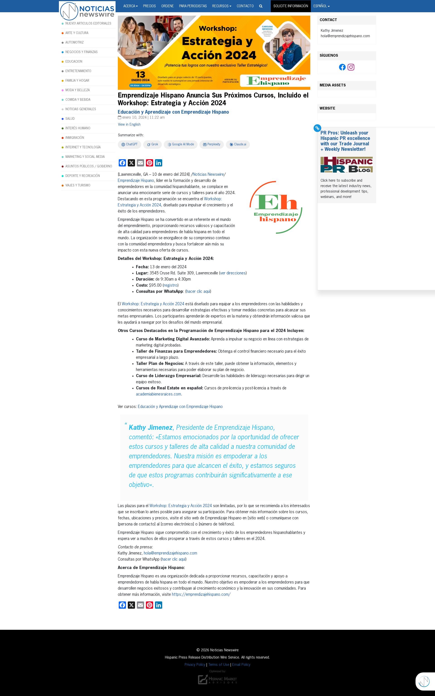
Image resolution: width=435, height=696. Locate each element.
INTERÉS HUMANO (77, 128)
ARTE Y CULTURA (76, 33)
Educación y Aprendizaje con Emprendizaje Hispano (180, 407)
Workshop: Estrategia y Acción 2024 (153, 304)
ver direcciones (233, 273)
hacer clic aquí (198, 292)
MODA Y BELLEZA (77, 90)
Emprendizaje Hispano (136, 181)
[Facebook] (342, 67)
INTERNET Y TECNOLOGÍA (83, 147)
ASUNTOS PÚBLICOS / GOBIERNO (88, 166)
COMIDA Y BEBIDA (77, 99)
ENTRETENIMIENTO (78, 71)
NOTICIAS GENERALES (80, 109)
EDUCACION (73, 61)
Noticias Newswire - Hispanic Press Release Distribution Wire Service (87, 11)
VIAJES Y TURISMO (77, 185)
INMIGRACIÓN (74, 137)
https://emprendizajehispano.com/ (201, 595)
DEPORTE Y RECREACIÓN (82, 176)
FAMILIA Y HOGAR (77, 80)
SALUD (70, 118)
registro (170, 285)
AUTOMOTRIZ (74, 42)
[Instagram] (351, 67)
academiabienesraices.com (158, 394)
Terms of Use (218, 665)
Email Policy (241, 665)
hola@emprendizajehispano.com (170, 553)
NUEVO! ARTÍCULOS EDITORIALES (88, 23)
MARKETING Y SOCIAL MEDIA (85, 157)
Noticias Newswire (208, 175)
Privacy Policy (195, 665)
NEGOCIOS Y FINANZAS (81, 52)
